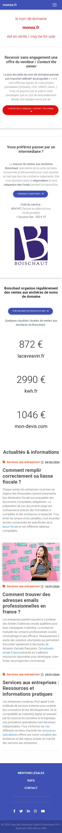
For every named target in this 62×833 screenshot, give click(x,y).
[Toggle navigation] (54, 5)
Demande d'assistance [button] (29, 194)
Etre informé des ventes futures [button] (29, 311)
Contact (31, 788)
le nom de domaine (31, 19)
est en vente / (31, 36)
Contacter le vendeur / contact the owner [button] (30, 109)
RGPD (31, 780)
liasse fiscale (10, 526)
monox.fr (31, 27)
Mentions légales (31, 773)
